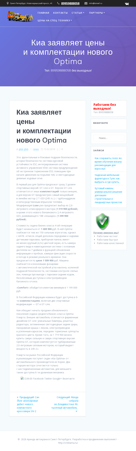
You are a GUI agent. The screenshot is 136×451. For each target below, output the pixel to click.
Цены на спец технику (54, 20)
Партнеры (96, 12)
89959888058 (70, 3)
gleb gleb (23, 149)
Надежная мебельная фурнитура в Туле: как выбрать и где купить (107, 178)
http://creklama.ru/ (68, 442)
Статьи (77, 12)
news (36, 149)
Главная (43, 12)
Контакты (60, 12)
